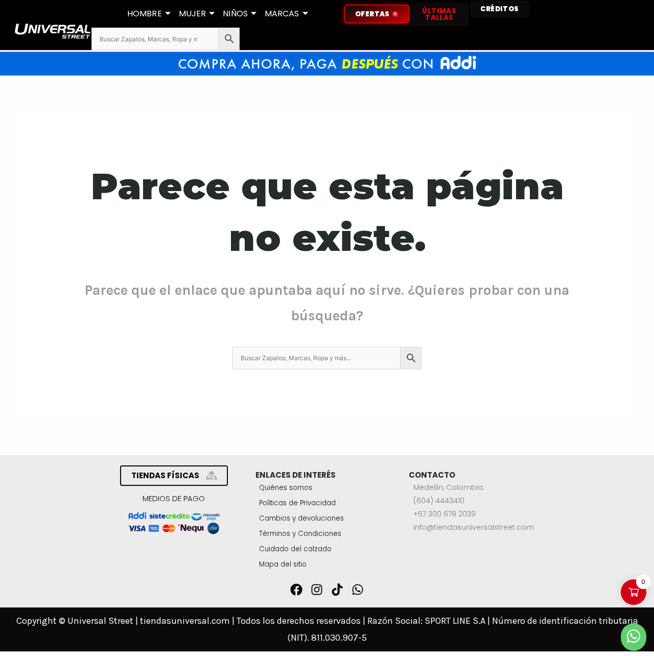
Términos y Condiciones (300, 533)
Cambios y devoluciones (301, 518)
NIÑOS (235, 13)
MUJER (192, 13)
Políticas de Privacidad (297, 503)
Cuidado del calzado (295, 549)
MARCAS (282, 13)
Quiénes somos (285, 488)
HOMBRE (144, 13)
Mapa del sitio (283, 564)
